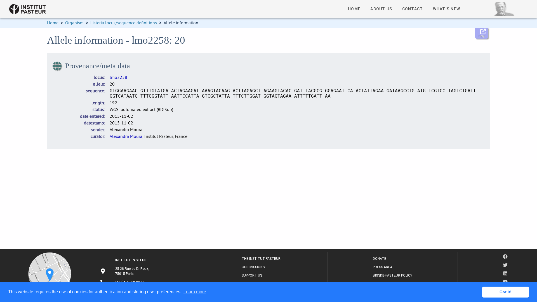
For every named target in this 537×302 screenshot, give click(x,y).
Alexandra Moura (126, 136)
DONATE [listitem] (379, 259)
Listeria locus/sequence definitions (123, 22)
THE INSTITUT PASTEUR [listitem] (261, 259)
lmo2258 (118, 77)
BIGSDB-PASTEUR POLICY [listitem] (392, 275)
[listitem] (125, 271)
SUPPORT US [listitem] (252, 275)
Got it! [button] (506, 292)
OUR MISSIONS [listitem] (253, 267)
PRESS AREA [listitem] (382, 267)
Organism (74, 22)
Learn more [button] (194, 291)
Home (52, 22)
